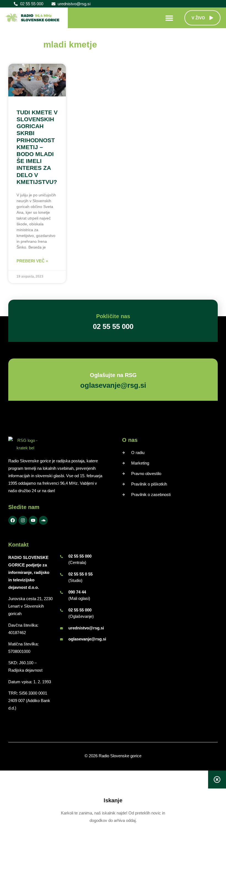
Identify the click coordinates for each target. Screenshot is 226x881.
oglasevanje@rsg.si (87, 639)
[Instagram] (22, 520)
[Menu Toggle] (169, 18)
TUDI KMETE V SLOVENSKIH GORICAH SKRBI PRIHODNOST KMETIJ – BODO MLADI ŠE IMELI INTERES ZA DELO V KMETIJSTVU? (37, 147)
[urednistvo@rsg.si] (61, 628)
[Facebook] (12, 520)
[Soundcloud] (43, 520)
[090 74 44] (61, 592)
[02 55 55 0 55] (61, 574)
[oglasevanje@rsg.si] (61, 639)
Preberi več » (32, 261)
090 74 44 (77, 592)
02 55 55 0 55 (80, 574)
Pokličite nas (113, 316)
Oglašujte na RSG (113, 375)
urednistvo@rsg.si (86, 628)
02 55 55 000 (80, 556)
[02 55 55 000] (61, 556)
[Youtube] (33, 520)
